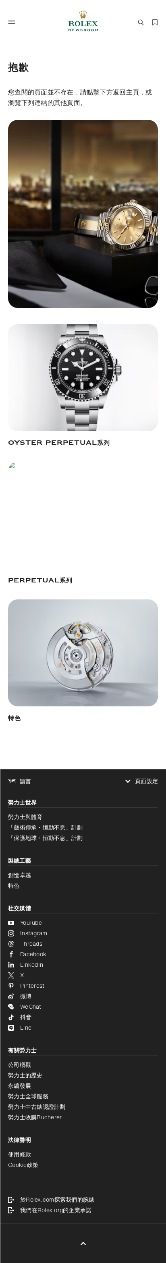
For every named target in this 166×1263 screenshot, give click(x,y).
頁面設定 (146, 781)
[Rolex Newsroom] (83, 22)
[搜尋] (141, 22)
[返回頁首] (83, 1243)
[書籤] (155, 22)
